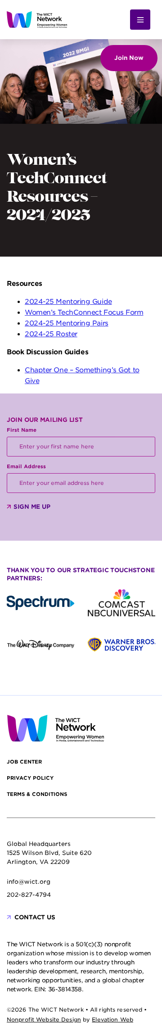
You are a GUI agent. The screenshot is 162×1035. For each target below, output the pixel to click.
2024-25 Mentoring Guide (68, 302)
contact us (34, 917)
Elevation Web (112, 1019)
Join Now (129, 57)
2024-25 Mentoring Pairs (66, 323)
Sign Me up (32, 506)
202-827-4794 (29, 894)
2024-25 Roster (51, 334)
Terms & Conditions (37, 794)
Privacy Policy (30, 778)
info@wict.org (28, 881)
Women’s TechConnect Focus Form (84, 312)
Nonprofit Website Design (44, 1019)
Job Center (24, 762)
